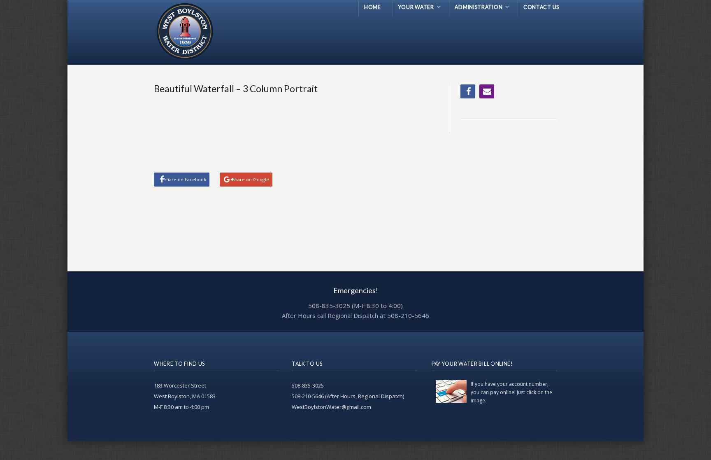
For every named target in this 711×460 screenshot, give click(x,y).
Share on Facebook (185, 179)
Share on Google (250, 179)
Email (486, 91)
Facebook (467, 91)
